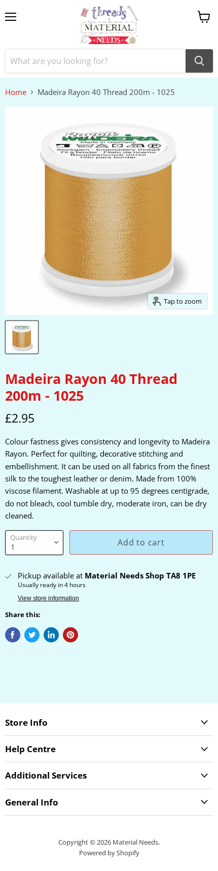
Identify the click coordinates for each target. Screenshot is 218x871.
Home (15, 92)
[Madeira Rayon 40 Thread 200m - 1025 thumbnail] (22, 337)
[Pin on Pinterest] (70, 634)
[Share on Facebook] (12, 634)
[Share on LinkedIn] (51, 634)
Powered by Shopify (109, 852)
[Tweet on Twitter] (32, 634)
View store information (48, 598)
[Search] (199, 61)
